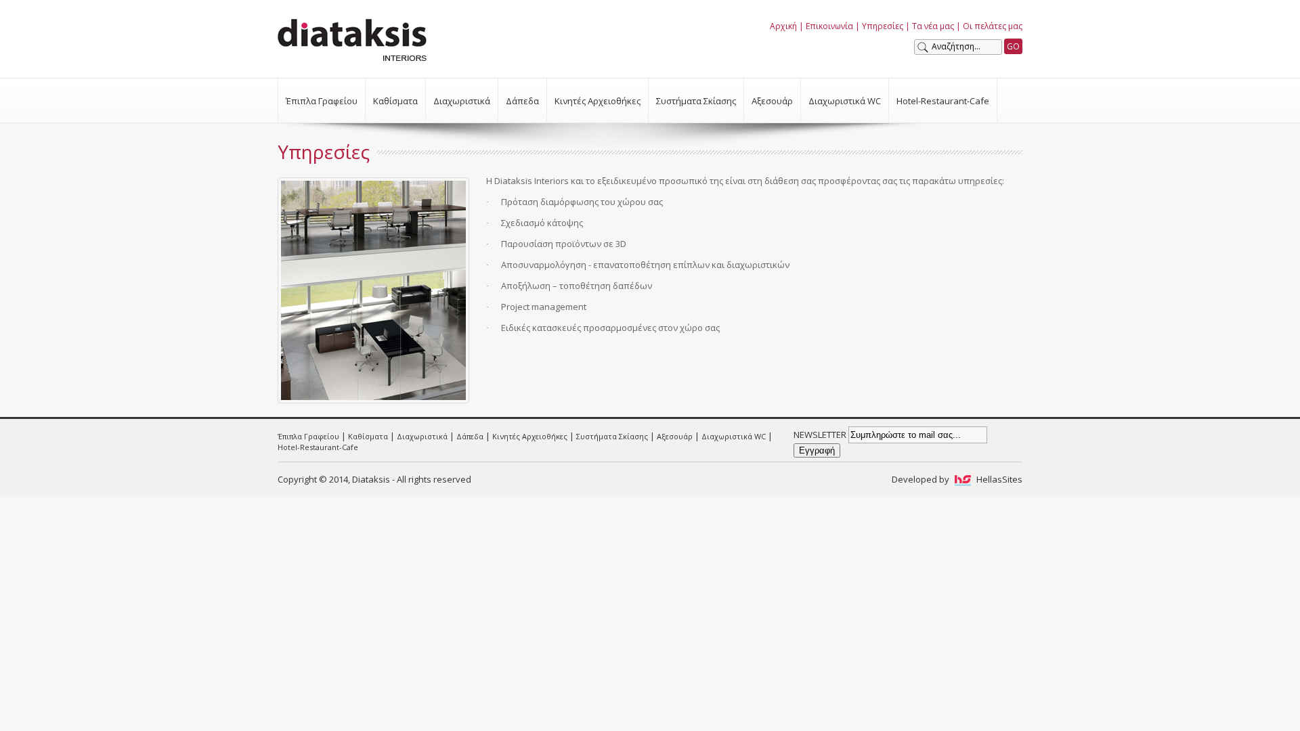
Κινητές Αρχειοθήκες (598, 101)
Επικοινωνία (829, 26)
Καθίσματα (395, 101)
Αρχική (783, 26)
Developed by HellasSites (957, 479)
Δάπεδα (522, 101)
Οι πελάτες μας (992, 26)
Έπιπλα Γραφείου (322, 101)
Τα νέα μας (933, 26)
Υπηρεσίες (882, 26)
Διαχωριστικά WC (844, 101)
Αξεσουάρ (772, 101)
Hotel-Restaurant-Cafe (942, 101)
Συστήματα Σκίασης (696, 101)
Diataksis (352, 40)
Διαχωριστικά (461, 101)
